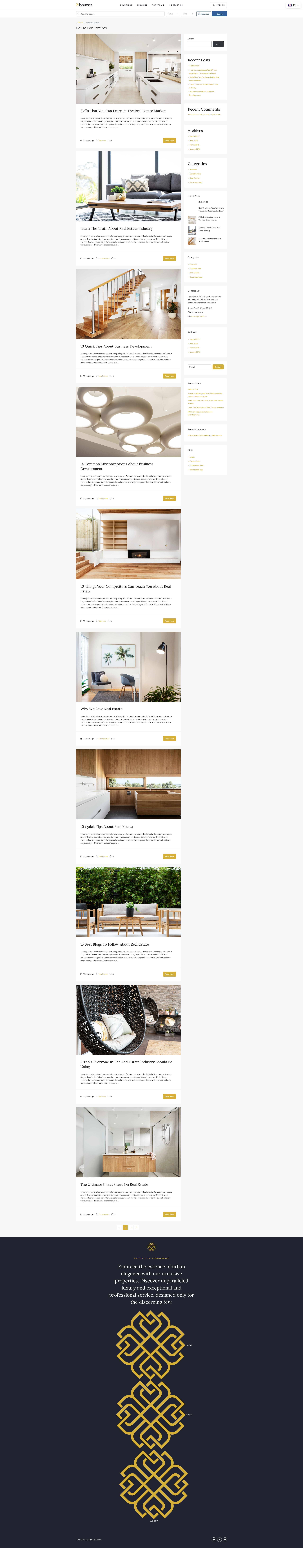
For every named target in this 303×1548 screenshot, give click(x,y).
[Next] (136, 1227)
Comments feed (196, 465)
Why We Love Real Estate (101, 709)
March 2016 (194, 145)
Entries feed (195, 461)
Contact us (176, 5)
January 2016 (195, 149)
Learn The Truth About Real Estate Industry (116, 228)
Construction (103, 258)
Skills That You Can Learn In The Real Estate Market (123, 111)
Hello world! (195, 66)
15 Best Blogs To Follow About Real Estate (114, 944)
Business (102, 140)
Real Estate (103, 376)
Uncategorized (196, 182)
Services (142, 5)
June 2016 (194, 140)
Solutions (126, 5)
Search (220, 14)
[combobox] (173, 13)
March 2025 (194, 136)
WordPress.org (196, 469)
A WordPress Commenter (198, 114)
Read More (169, 140)
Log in (192, 457)
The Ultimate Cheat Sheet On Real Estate (114, 1184)
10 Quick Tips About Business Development (116, 346)
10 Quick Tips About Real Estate (106, 826)
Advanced (204, 14)
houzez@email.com (198, 316)
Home (80, 22)
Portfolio (158, 5)
